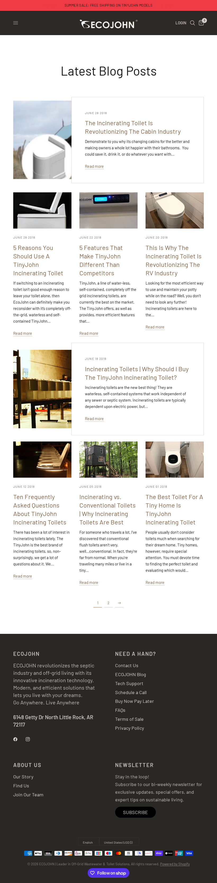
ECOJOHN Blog (130, 674)
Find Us (21, 785)
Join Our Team (28, 794)
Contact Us (126, 665)
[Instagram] (31, 739)
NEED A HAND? (135, 653)
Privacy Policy (129, 728)
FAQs (120, 710)
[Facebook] (19, 739)
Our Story (23, 776)
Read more (94, 166)
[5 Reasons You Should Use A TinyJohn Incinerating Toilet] (42, 210)
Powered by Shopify (175, 864)
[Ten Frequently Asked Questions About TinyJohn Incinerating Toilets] (42, 460)
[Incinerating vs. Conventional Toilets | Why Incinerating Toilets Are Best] (108, 460)
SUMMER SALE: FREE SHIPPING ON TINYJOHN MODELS (109, 5)
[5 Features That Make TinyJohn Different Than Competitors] (108, 210)
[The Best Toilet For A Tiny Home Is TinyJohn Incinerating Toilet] (175, 460)
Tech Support (129, 683)
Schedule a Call (131, 692)
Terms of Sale (129, 719)
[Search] (192, 23)
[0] (200, 23)
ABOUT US (27, 765)
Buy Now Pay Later (134, 701)
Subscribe (135, 812)
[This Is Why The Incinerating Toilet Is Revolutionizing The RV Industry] (175, 210)
